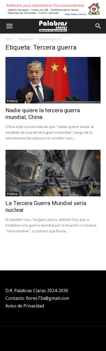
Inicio (9, 39)
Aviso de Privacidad (24, 306)
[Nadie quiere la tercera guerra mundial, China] (53, 80)
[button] (9, 26)
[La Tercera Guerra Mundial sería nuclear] (53, 173)
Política (12, 101)
